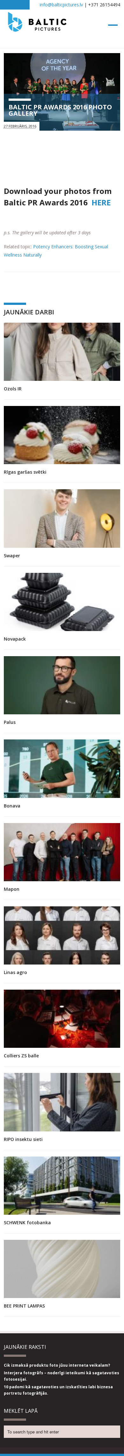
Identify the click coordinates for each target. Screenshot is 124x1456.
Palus (10, 722)
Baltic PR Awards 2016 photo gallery (60, 110)
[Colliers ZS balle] (62, 1019)
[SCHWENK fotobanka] (62, 1186)
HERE (101, 202)
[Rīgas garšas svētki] (62, 435)
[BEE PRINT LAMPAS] (62, 1269)
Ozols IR (13, 389)
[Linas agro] (62, 935)
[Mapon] (62, 852)
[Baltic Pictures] (37, 28)
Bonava (12, 806)
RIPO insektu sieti (23, 1139)
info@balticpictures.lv (61, 5)
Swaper (12, 556)
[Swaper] (62, 518)
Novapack (15, 639)
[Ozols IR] (62, 352)
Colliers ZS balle (21, 1056)
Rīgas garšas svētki (25, 472)
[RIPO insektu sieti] (62, 1102)
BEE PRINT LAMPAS (24, 1306)
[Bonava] (62, 768)
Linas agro (15, 972)
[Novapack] (62, 602)
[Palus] (62, 685)
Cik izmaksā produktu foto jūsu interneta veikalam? (57, 1365)
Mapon (11, 889)
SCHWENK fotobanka (27, 1222)
